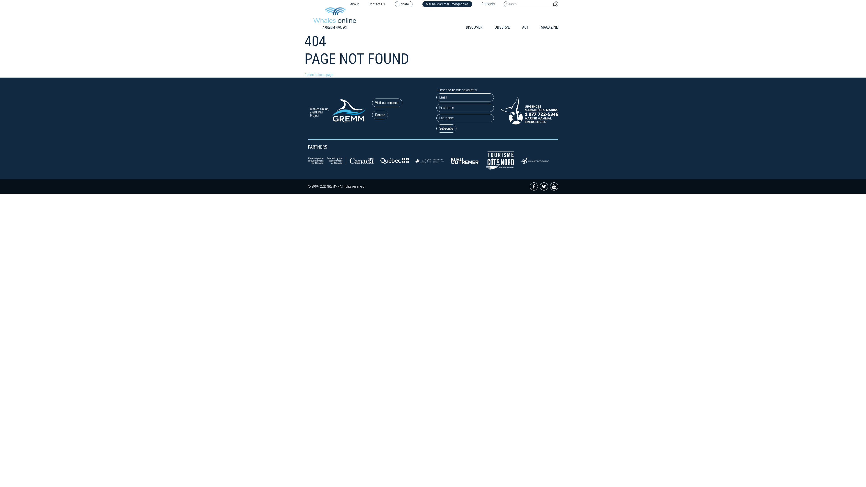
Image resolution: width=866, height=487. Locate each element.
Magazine (549, 27)
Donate (403, 4)
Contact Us (377, 4)
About (354, 4)
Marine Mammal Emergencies (447, 4)
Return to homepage (318, 75)
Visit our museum (387, 103)
